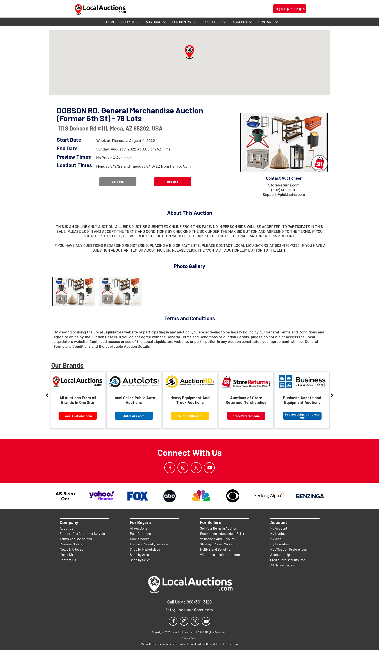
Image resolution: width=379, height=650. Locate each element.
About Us (66, 528)
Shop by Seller (140, 560)
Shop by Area (139, 554)
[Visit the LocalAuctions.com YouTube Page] (209, 467)
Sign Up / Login (289, 9)
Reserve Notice (71, 544)
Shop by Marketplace (145, 549)
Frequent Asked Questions (149, 544)
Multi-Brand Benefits (215, 549)
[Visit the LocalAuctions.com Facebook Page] (169, 467)
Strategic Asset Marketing (219, 544)
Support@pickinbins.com (284, 194)
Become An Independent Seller (222, 533)
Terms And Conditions (76, 539)
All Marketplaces (282, 565)
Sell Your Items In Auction (218, 528)
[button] (189, 52)
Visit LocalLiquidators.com (220, 554)
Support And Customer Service (82, 533)
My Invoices (278, 533)
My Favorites (279, 544)
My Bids (275, 539)
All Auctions (138, 528)
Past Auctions (140, 533)
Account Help (280, 554)
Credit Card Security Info (287, 560)
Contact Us (68, 560)
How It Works (140, 539)
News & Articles (71, 549)
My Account (278, 528)
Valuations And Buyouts (217, 539)
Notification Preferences (288, 549)
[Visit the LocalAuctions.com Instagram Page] (182, 467)
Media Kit (66, 554)
